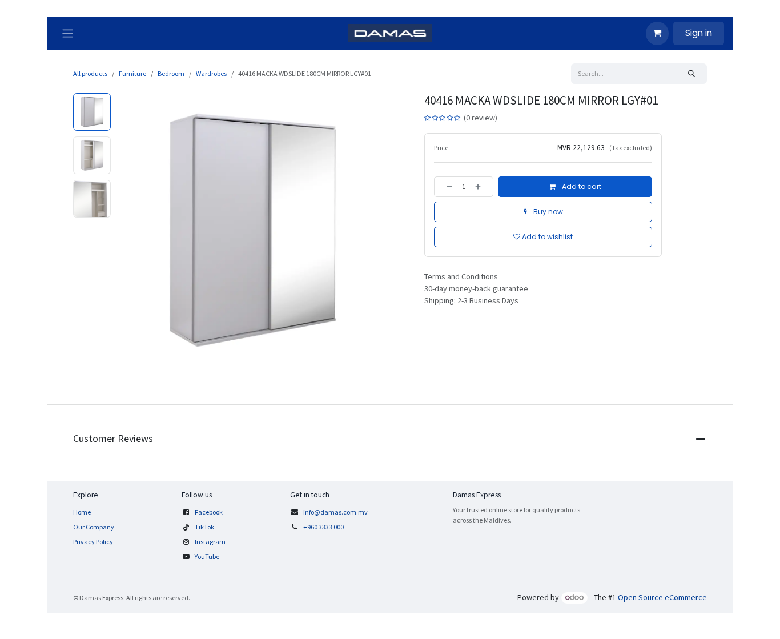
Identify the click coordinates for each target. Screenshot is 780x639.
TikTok (204, 527)
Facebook (209, 512)
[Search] (691, 73)
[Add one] (481, 186)
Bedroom (171, 73)
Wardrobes (211, 73)
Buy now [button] (547, 211)
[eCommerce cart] (657, 33)
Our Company (93, 527)
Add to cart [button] (580, 186)
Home (82, 512)
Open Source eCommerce (662, 597)
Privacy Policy (93, 541)
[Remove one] (446, 186)
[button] (129, 230)
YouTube (207, 556)
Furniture (132, 73)
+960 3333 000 (324, 527)
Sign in (698, 33)
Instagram (210, 541)
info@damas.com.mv (335, 512)
